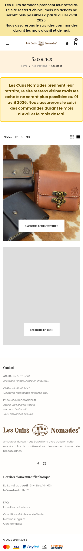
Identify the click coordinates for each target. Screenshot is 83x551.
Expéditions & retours (16, 507)
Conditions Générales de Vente (23, 514)
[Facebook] (38, 463)
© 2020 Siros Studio (15, 539)
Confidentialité (12, 524)
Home (24, 66)
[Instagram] (44, 463)
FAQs (6, 502)
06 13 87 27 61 (21, 376)
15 (22, 137)
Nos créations (39, 66)
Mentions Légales (14, 519)
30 (28, 137)
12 (16, 137)
